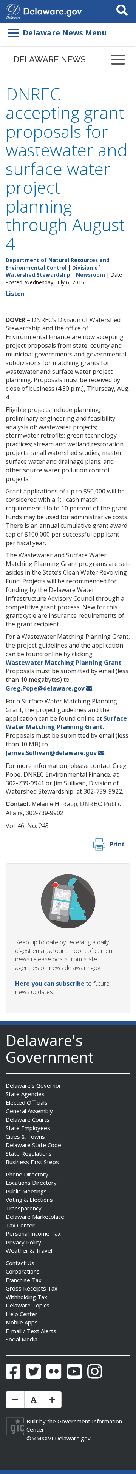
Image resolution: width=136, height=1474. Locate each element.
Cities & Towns (25, 1136)
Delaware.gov (73, 1438)
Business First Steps (32, 1162)
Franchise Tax (24, 1280)
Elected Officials (27, 1102)
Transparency (24, 1208)
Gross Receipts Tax (31, 1288)
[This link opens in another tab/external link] (13, 10)
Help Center (21, 1314)
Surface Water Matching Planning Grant (66, 722)
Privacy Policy (23, 1242)
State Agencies (25, 1094)
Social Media (21, 1339)
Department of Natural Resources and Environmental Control (58, 263)
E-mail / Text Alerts (31, 1331)
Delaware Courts (27, 1119)
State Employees (28, 1128)
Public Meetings (26, 1191)
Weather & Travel (29, 1250)
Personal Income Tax (33, 1233)
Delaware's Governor (33, 1085)
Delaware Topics (27, 1305)
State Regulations (29, 1153)
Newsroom (90, 274)
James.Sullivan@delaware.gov (51, 753)
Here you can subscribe (50, 983)
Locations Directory (31, 1182)
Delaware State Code (33, 1145)
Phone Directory (27, 1174)
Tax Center (20, 1225)
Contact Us (20, 1263)
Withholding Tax (26, 1297)
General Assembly (29, 1111)
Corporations (23, 1271)
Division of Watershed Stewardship (53, 271)
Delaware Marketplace (35, 1216)
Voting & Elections (29, 1199)
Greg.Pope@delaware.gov (45, 688)
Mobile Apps (22, 1322)
